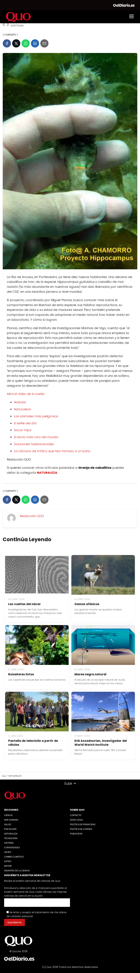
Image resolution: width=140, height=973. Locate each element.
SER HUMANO (11, 820)
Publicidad (76, 834)
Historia (9, 843)
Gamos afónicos (86, 604)
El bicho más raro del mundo (36, 437)
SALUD (7, 824)
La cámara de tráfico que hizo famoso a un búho (52, 451)
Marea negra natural (90, 674)
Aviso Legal (76, 820)
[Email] (44, 43)
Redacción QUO (32, 516)
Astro (7, 861)
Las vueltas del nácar (24, 604)
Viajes (7, 852)
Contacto (75, 815)
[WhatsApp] (26, 43)
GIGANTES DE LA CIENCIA (17, 870)
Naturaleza (22, 409)
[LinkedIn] (35, 43)
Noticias (20, 402)
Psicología (10, 829)
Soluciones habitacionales (34, 444)
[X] (16, 43)
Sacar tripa (22, 430)
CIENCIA (8, 815)
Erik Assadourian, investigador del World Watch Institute (100, 743)
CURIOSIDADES (12, 847)
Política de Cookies (81, 829)
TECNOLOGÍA (10, 838)
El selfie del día (25, 423)
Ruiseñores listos (21, 674)
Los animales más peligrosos (36, 416)
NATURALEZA (11, 834)
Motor (8, 866)
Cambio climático (14, 857)
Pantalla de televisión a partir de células (33, 743)
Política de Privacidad (82, 824)
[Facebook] (7, 43)
